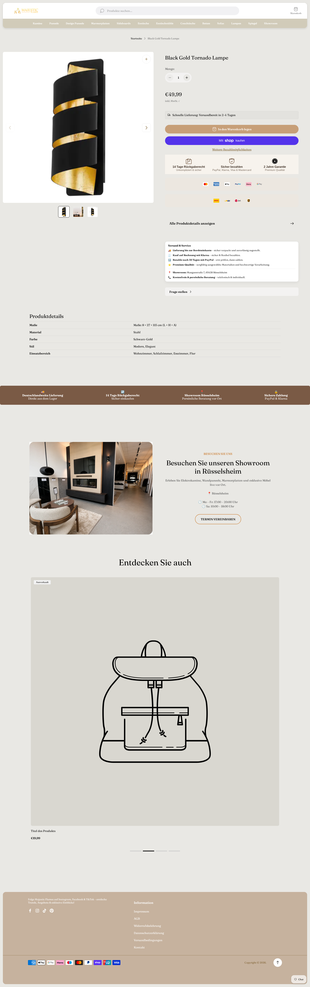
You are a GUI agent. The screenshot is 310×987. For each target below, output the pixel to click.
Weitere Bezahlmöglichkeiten (232, 149)
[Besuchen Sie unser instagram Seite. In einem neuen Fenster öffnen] (37, 910)
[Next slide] (146, 127)
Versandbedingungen (148, 940)
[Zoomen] (146, 59)
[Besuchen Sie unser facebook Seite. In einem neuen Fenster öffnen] (30, 910)
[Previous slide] (10, 127)
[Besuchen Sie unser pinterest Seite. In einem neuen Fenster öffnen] (52, 910)
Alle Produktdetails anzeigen (192, 223)
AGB (137, 918)
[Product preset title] (155, 701)
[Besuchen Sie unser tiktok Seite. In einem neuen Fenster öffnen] (44, 910)
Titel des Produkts (43, 831)
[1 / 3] (64, 212)
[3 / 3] (92, 212)
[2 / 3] (78, 212)
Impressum (141, 911)
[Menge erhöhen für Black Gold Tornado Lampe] (186, 77)
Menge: (170, 69)
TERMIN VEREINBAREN (218, 519)
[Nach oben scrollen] (277, 962)
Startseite (136, 38)
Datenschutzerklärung (149, 933)
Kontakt (139, 947)
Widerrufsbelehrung (147, 926)
